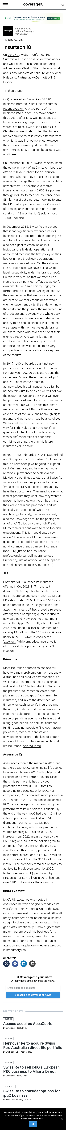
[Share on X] (7, 963)
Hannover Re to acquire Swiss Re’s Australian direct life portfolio (32, 1045)
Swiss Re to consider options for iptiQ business (31, 1093)
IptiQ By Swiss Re (14, 40)
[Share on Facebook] (16, 963)
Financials (9, 1086)
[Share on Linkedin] (25, 963)
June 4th (13, 54)
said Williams (32, 746)
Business (8, 1019)
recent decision (13, 108)
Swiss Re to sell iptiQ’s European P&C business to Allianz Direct (31, 1069)
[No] (62, 1119)
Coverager (29, 31)
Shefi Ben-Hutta (23, 28)
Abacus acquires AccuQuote (27, 1023)
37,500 (20, 591)
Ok (33, 1124)
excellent (10, 641)
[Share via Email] (33, 963)
